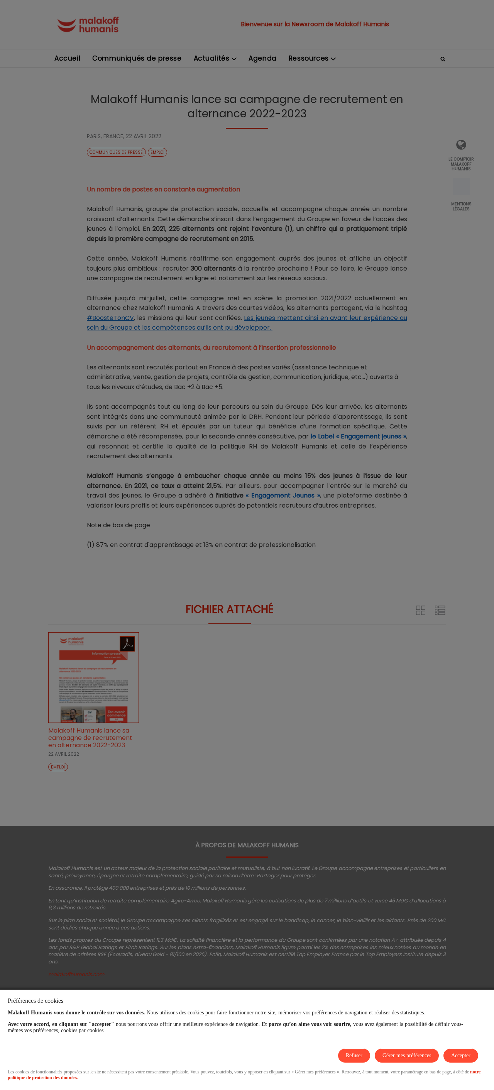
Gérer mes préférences (406, 1055)
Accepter (460, 1055)
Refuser (354, 1055)
